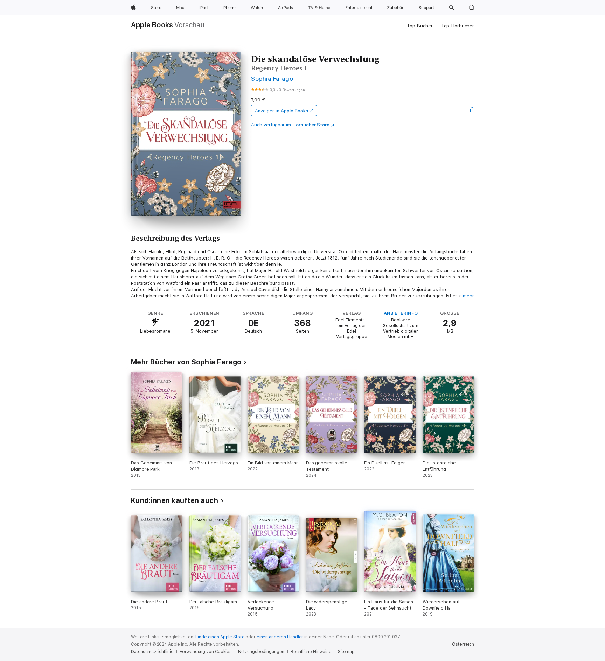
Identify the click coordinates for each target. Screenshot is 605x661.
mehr (468, 295)
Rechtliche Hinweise (311, 651)
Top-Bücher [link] (420, 25)
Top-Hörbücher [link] (457, 25)
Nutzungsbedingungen (261, 651)
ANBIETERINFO (401, 313)
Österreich (463, 644)
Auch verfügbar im (290, 124)
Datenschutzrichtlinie (152, 651)
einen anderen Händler (280, 636)
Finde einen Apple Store (219, 636)
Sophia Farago (272, 78)
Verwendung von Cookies (205, 651)
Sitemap (346, 651)
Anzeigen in (281, 110)
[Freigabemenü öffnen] (472, 110)
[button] (451, 7)
